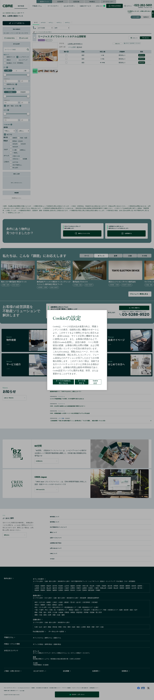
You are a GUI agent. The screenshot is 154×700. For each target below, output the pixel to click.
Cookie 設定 (95, 381)
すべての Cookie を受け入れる (63, 381)
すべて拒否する (81, 381)
